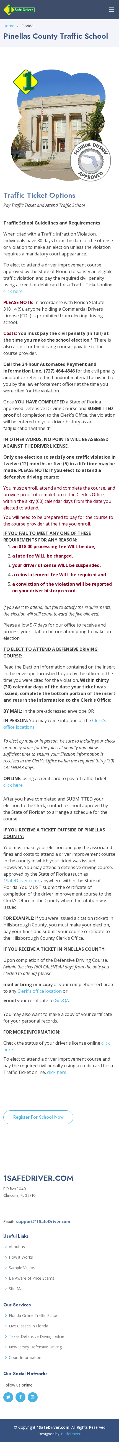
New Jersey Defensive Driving (35, 1347)
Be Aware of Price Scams (31, 1278)
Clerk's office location (39, 991)
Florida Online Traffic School (34, 1315)
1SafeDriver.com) (21, 881)
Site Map (17, 1289)
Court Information (25, 1357)
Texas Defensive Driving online (36, 1336)
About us (17, 1247)
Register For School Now (38, 1117)
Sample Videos (22, 1268)
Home (8, 25)
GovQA (62, 1000)
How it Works (21, 1257)
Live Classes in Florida (28, 1326)
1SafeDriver (70, 1433)
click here (13, 291)
